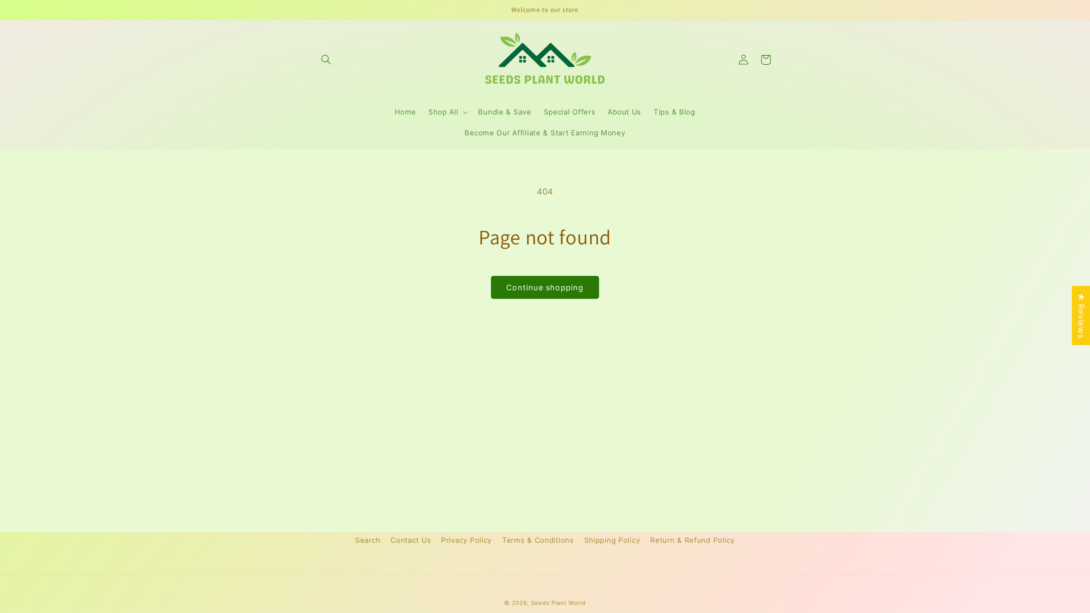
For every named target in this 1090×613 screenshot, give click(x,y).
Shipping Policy (612, 540)
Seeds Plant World (558, 602)
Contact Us (410, 540)
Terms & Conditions (538, 540)
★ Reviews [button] (1081, 315)
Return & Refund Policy (692, 540)
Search (367, 540)
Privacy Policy (466, 540)
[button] (326, 60)
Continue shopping (544, 287)
